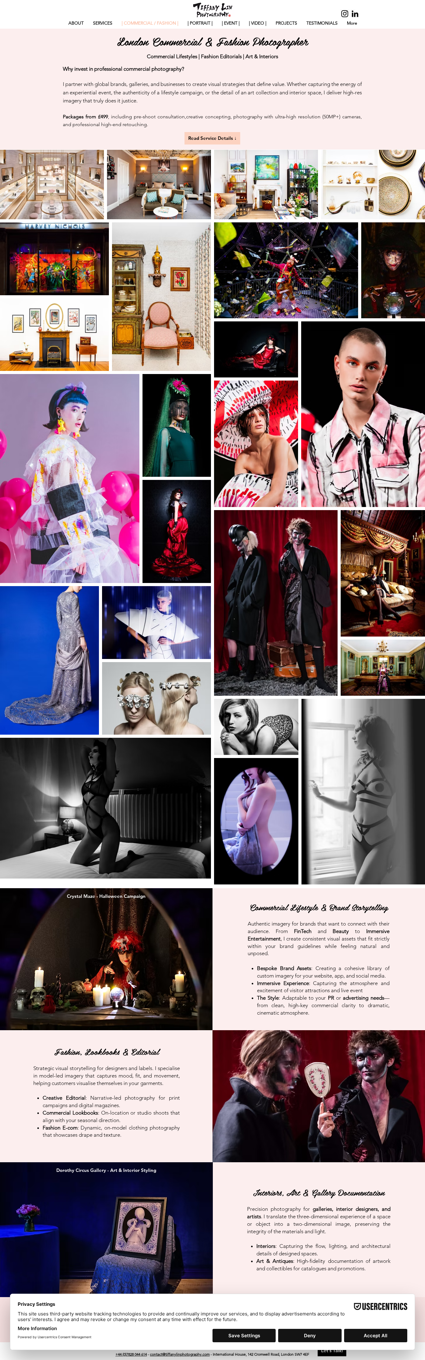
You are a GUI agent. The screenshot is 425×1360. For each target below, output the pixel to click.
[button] (230, 23)
